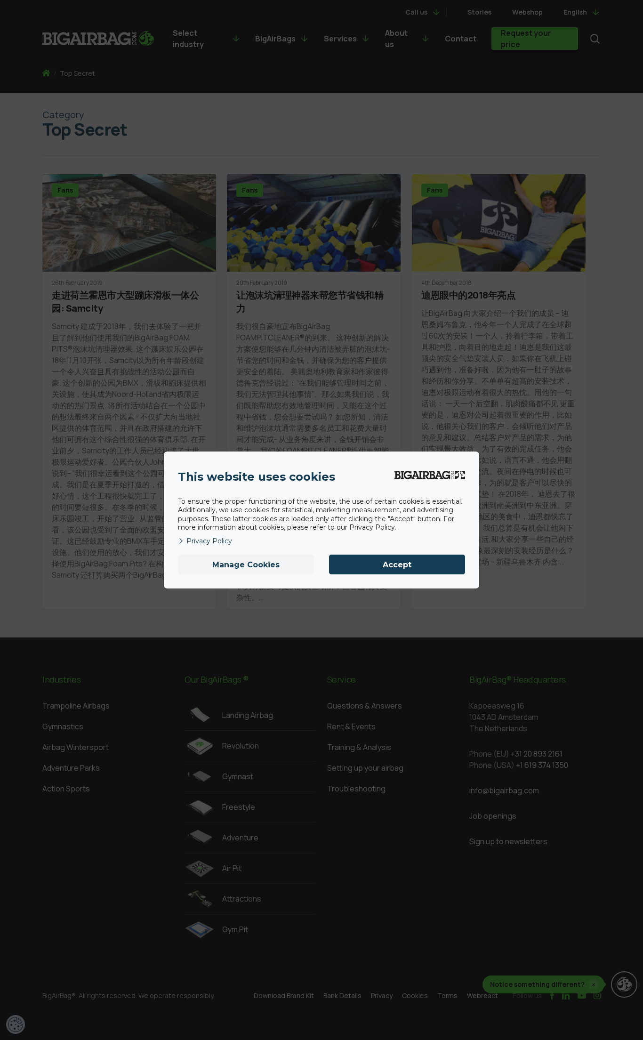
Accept (397, 564)
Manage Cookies (246, 564)
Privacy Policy (209, 541)
